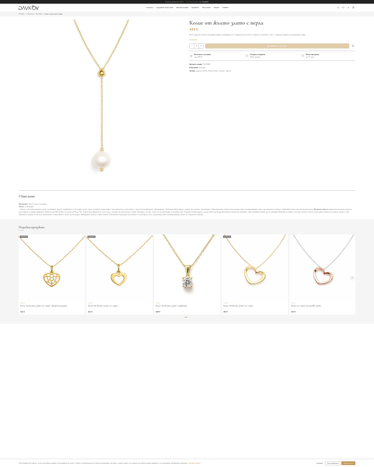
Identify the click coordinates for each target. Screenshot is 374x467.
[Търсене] (338, 8)
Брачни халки (182, 8)
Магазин (30, 14)
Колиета (195, 8)
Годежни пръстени (164, 8)
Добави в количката (278, 46)
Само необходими (333, 463)
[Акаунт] (348, 8)
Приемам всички (348, 463)
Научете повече (194, 463)
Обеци (216, 8)
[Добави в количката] (218, 247)
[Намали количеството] (191, 46)
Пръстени (206, 8)
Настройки (319, 463)
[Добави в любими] (353, 45)
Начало (149, 8)
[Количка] (353, 8)
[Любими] (343, 8)
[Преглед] (82, 242)
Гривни (225, 8)
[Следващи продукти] (352, 277)
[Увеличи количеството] (201, 46)
